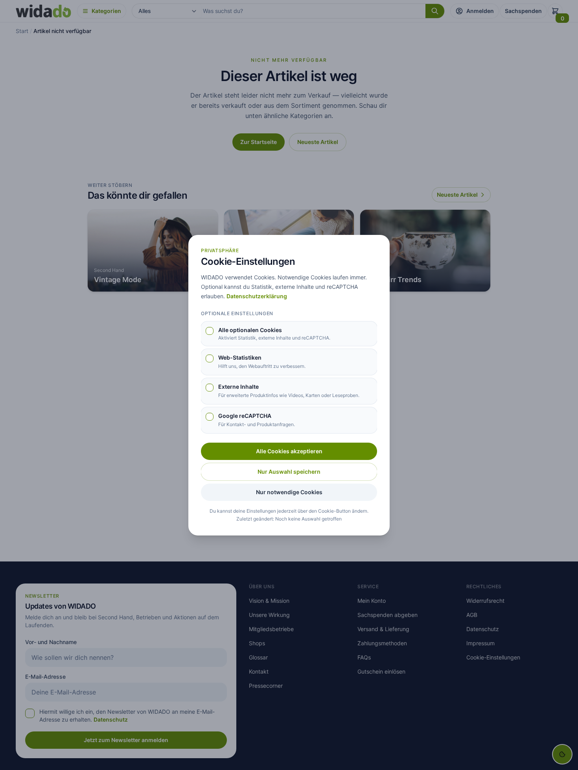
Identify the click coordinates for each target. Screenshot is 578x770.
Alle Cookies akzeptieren (289, 451)
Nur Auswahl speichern (289, 471)
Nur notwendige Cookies (289, 492)
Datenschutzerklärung (256, 296)
